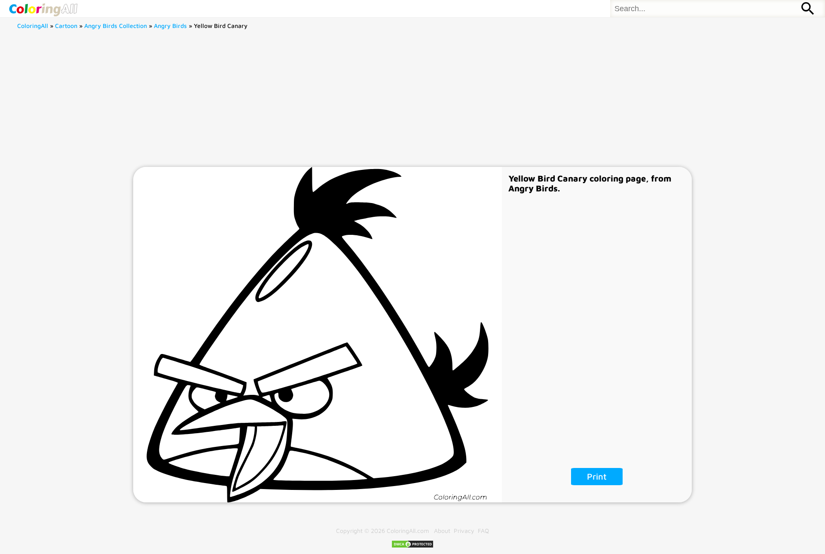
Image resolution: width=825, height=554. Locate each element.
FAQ (483, 530)
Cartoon (66, 25)
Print (597, 476)
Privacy (464, 530)
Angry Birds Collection (115, 25)
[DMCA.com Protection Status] (412, 546)
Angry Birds (170, 25)
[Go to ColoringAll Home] (43, 8)
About (442, 530)
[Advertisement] (412, 102)
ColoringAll (32, 25)
